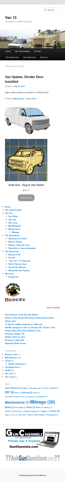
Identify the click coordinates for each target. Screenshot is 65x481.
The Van (37, 51)
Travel (8, 360)
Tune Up (23, 415)
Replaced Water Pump (15, 343)
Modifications (14, 225)
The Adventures (12, 57)
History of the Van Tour (19, 245)
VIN (31, 415)
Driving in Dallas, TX (14, 333)
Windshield (52, 415)
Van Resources (29, 57)
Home (8, 51)
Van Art (11, 257)
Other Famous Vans (17, 264)
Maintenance (18, 98)
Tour (15, 415)
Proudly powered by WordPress (32, 475)
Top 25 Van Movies (17, 267)
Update (8, 370)
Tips (8, 415)
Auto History (13, 387)
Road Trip (18, 411)
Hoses (32, 396)
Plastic (40, 407)
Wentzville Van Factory (19, 270)
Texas (55, 410)
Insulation (42, 396)
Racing (48, 407)
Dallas (54, 388)
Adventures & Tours (17, 238)
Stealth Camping (16, 363)
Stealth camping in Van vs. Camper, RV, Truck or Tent (30, 327)
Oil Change (20, 407)
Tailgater (45, 411)
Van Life (12, 219)
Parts (31, 407)
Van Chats (13, 216)
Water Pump (40, 415)
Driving (27, 392)
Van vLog (12, 222)
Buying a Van (14, 254)
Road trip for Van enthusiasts (22, 248)
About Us (44, 57)
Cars (47, 388)
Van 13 (10, 17)
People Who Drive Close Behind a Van (23, 330)
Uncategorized (11, 367)
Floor (36, 392)
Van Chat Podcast (22, 51)
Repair (9, 411)
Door (34, 98)
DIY (9, 392)
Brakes (26, 388)
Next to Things (15, 241)
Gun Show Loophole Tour (16, 396)
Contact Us (13, 276)
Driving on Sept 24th (14, 340)
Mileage (15, 232)
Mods (9, 407)
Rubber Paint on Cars (15, 336)
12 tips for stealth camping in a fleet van (23, 324)
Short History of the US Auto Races (21, 314)
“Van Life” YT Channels (19, 260)
